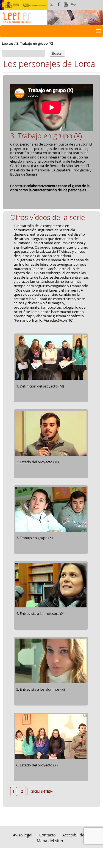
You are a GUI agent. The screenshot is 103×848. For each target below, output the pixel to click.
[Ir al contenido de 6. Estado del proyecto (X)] (51, 758)
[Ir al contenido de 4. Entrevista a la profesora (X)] (51, 606)
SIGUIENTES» (41, 791)
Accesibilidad (74, 835)
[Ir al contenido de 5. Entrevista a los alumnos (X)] (51, 682)
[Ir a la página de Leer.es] (51, 16)
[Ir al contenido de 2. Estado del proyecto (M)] (51, 454)
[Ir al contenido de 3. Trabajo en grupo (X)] (51, 530)
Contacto (47, 835)
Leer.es (7, 43)
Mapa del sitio (50, 840)
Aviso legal (22, 835)
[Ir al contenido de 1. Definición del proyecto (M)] (51, 378)
